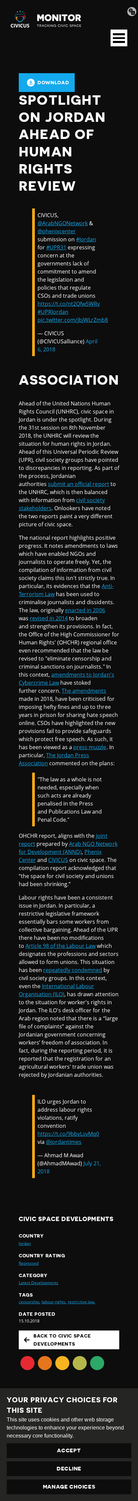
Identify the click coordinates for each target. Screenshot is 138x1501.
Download (53, 82)
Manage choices (69, 1487)
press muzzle (89, 747)
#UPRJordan (53, 312)
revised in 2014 (49, 618)
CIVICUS (58, 860)
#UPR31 (56, 247)
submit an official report (78, 484)
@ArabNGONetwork (63, 223)
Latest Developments (38, 1283)
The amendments (84, 690)
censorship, (29, 1302)
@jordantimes (63, 1142)
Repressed (29, 1263)
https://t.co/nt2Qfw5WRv (69, 303)
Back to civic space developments (62, 1340)
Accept (69, 1450)
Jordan (25, 1243)
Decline (69, 1468)
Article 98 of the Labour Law (60, 946)
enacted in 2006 (85, 610)
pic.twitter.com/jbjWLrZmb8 (73, 320)
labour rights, (54, 1302)
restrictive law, (81, 1302)
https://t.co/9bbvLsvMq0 (68, 1133)
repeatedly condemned (72, 970)
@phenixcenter (57, 231)
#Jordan (86, 239)
